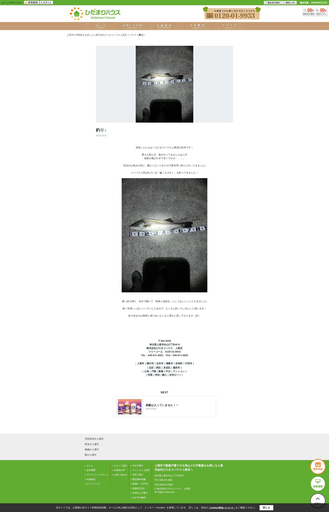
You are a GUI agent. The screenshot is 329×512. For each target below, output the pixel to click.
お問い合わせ (120, 474)
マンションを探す (141, 470)
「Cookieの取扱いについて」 (221, 508)
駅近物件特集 (139, 479)
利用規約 (91, 479)
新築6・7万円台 (140, 484)
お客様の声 (119, 470)
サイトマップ (93, 484)
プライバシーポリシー (98, 474)
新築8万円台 (138, 488)
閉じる (266, 507)
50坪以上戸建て (140, 493)
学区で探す (138, 474)
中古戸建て (138, 465)
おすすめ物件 (139, 497)
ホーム (90, 465)
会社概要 (91, 470)
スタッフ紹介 (120, 465)
